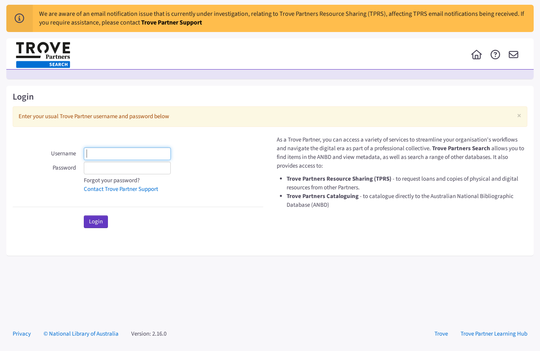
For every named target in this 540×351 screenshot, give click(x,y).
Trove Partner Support (171, 22)
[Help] (495, 55)
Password (64, 168)
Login (96, 221)
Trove (441, 334)
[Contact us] (513, 55)
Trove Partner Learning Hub (494, 334)
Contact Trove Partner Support (121, 189)
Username (63, 153)
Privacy (22, 334)
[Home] (476, 55)
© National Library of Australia (81, 334)
